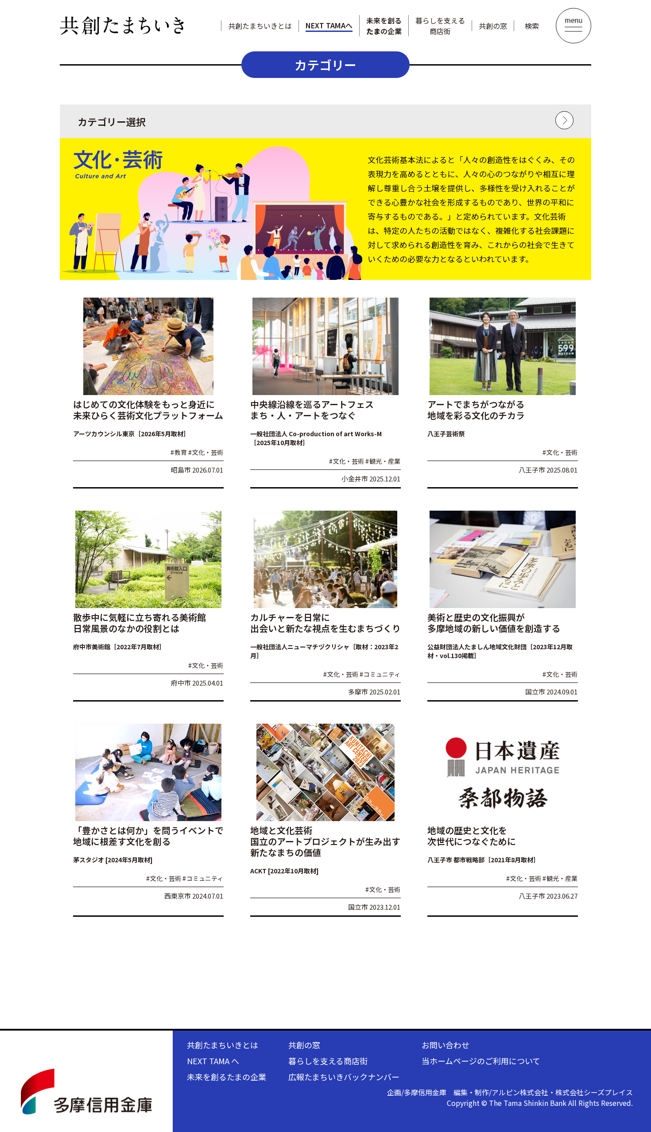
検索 (532, 25)
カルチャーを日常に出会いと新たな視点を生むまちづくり (325, 623)
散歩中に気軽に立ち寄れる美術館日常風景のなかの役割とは (139, 623)
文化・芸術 (205, 452)
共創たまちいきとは (260, 25)
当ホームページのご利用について (481, 1060)
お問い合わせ (445, 1045)
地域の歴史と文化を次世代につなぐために (471, 836)
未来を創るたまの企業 (226, 1076)
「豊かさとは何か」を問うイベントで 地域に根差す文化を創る (148, 836)
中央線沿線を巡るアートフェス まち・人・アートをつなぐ (312, 410)
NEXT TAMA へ (213, 1060)
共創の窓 (493, 25)
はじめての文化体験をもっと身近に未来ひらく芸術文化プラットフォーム (148, 410)
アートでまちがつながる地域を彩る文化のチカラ (476, 410)
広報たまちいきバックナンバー (343, 1076)
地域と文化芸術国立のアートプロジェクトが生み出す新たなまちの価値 (325, 841)
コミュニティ (380, 674)
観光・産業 (382, 461)
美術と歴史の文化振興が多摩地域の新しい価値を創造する (493, 623)
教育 (178, 452)
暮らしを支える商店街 (440, 25)
